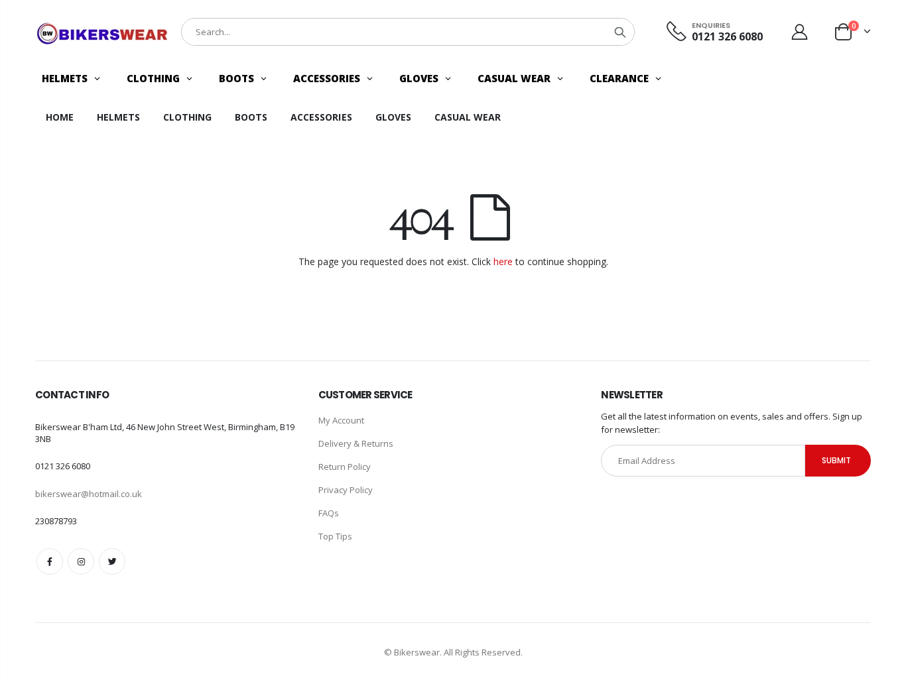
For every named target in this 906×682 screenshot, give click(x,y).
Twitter (112, 561)
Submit (836, 460)
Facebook (49, 561)
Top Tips (335, 536)
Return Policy (344, 467)
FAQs (328, 513)
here (503, 261)
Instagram (81, 561)
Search (620, 32)
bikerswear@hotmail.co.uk (88, 494)
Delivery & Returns (355, 443)
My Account (341, 420)
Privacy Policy (345, 490)
